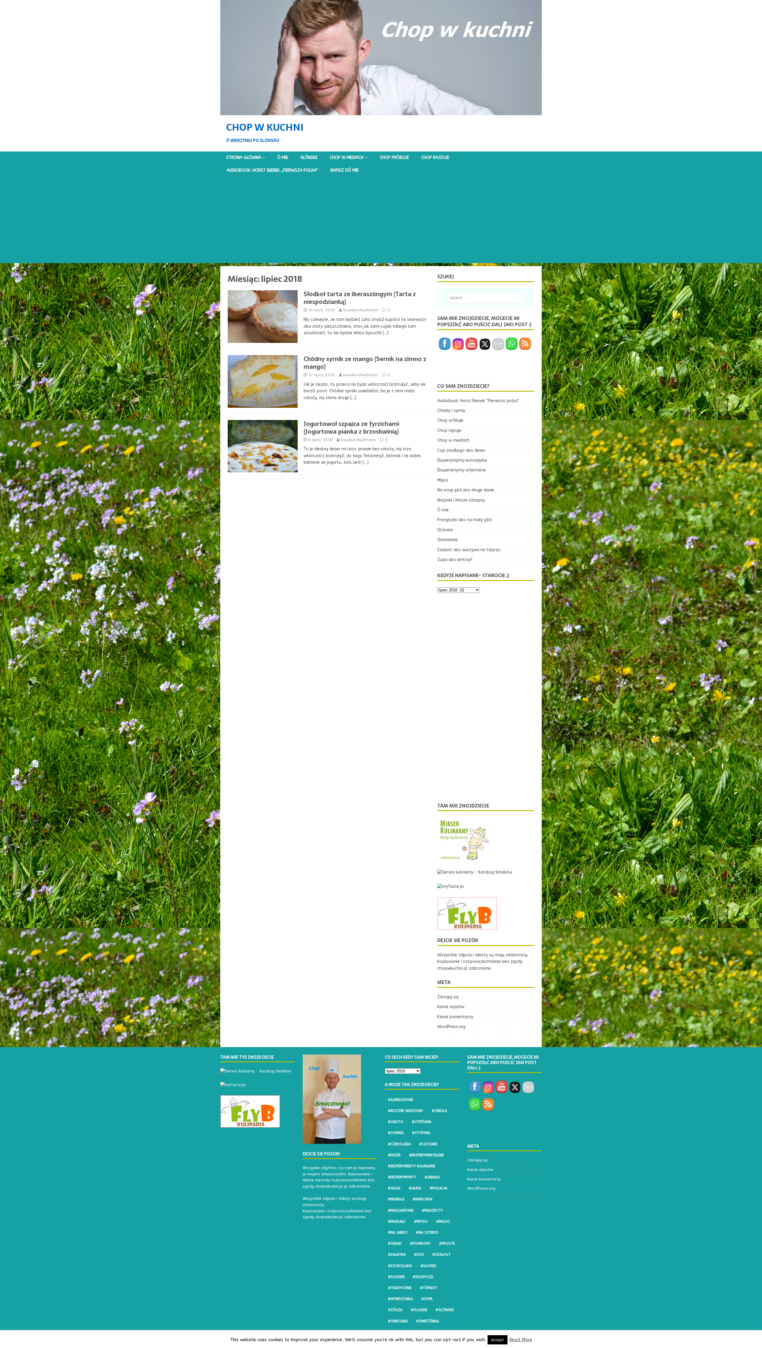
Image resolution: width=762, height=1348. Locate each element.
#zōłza (395, 1310)
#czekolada (399, 1144)
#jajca (394, 1188)
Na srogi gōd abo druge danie (465, 490)
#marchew (422, 1199)
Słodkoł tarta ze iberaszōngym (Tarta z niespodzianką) (360, 298)
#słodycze (423, 1277)
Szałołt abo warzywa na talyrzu (468, 549)
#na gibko (397, 1232)
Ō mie (282, 157)
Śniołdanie (447, 539)
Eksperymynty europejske (462, 460)
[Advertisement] (381, 221)
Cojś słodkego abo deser (461, 450)
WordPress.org (451, 1026)
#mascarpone (400, 1210)
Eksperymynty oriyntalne (461, 470)
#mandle (396, 1199)
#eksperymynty (402, 1177)
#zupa (426, 1299)
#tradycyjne (399, 1288)
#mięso (443, 1221)
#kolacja (438, 1188)
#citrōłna (421, 1122)
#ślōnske (444, 1310)
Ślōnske (309, 157)
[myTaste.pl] (450, 886)
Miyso (442, 480)
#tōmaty (428, 1288)
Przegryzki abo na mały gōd (464, 519)
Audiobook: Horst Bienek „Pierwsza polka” (272, 170)
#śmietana (398, 1321)
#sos (419, 1254)
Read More (520, 1339)
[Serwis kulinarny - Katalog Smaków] (474, 872)
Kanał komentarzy (455, 1016)
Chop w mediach (346, 157)
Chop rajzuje (435, 157)
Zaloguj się (448, 996)
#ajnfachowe (400, 1100)
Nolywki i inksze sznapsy (461, 500)
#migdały (397, 1221)
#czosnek (428, 1144)
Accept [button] (497, 1340)
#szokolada (400, 1266)
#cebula (439, 1111)
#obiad (395, 1243)
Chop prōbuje (394, 157)
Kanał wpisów (450, 1006)
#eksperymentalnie (426, 1155)
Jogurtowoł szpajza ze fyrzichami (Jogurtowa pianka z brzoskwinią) (351, 427)
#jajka (415, 1188)
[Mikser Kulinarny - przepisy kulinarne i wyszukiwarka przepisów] (464, 858)
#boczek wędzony (405, 1111)
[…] (385, 332)
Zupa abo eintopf (454, 559)
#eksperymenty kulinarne (411, 1166)
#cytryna (421, 1133)
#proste (447, 1243)
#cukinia (396, 1133)
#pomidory (420, 1243)
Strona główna (243, 157)
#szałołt (441, 1254)
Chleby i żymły (451, 410)
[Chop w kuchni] (381, 111)
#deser (394, 1155)
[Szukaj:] (486, 298)
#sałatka (397, 1254)
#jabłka (432, 1177)
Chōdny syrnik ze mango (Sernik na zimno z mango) (365, 362)
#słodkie (396, 1277)
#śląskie (419, 1310)
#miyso (421, 1221)
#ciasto (395, 1122)
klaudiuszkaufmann (360, 310)
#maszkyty (432, 1210)
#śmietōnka (427, 1321)
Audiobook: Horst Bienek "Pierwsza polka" (478, 400)
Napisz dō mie (344, 170)
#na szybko (427, 1232)
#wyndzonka (400, 1299)
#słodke (428, 1266)
